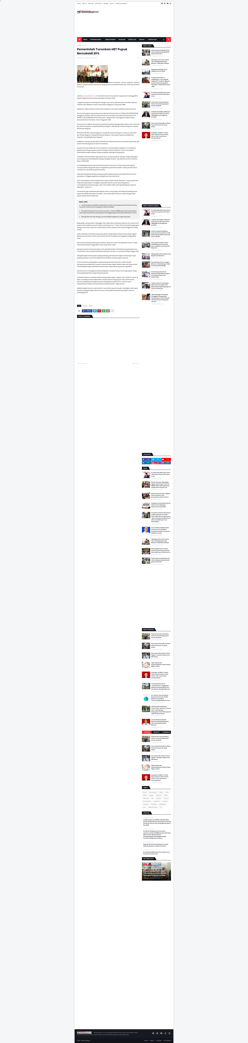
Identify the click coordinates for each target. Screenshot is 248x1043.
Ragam (151, 795)
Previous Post (82, 363)
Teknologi (145, 798)
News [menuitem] (85, 39)
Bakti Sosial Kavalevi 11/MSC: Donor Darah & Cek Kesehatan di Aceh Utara (160, 495)
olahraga (153, 804)
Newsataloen (85, 1040)
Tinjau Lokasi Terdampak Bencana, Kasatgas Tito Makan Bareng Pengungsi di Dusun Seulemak (160, 285)
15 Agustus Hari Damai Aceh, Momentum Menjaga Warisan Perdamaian (161, 505)
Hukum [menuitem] (141, 39)
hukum (166, 798)
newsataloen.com (89, 96)
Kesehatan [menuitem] (152, 39)
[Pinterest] (99, 310)
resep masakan (153, 807)
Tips (152, 798)
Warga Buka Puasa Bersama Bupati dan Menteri (161, 255)
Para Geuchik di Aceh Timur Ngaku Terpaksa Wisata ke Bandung (160, 655)
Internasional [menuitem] (95, 39)
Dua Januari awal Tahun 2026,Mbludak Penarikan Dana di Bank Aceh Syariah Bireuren (160, 245)
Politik (144, 795)
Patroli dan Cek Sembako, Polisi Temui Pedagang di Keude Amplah (160, 104)
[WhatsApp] (103, 310)
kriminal (165, 801)
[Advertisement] (135, 21)
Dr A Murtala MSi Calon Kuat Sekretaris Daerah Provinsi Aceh (160, 94)
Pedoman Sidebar (121, 3)
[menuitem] (79, 39)
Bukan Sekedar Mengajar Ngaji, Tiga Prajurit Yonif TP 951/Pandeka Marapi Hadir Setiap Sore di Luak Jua (160, 484)
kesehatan (157, 801)
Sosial (165, 795)
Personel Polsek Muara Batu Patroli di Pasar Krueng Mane (160, 125)
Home (79, 3)
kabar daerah (147, 801)
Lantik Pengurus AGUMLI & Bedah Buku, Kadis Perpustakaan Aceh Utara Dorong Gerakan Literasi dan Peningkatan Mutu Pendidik (108, 206)
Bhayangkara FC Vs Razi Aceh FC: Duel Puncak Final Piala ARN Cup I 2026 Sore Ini (160, 550)
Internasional (153, 792)
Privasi (112, 3)
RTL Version (167, 1040)
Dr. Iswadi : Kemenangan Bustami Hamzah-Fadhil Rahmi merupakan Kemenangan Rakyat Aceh (160, 697)
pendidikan (162, 804)
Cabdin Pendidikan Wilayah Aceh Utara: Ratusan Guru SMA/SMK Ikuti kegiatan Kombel (160, 114)
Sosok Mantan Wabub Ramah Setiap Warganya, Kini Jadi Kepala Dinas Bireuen (160, 722)
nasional (145, 804)
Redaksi (106, 3)
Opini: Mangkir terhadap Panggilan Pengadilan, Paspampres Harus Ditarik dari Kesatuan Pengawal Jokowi (160, 298)
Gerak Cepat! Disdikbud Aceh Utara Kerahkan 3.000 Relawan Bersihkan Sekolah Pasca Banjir (160, 233)
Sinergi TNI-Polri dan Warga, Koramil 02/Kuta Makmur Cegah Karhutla (105, 217)
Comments (166, 732)
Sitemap (90, 3)
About (84, 3)
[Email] (108, 310)
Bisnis (144, 792)
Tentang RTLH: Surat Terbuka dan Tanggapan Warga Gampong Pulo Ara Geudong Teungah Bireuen (160, 686)
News (90, 306)
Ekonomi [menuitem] (122, 39)
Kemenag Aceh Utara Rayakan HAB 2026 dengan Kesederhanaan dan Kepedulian (160, 274)
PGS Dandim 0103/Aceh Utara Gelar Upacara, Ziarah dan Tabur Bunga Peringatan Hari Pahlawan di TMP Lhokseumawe (161, 710)
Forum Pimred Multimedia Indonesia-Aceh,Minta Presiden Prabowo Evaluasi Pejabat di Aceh (160, 530)
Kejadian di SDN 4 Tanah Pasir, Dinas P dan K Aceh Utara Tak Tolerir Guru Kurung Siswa (159, 135)
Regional (158, 795)
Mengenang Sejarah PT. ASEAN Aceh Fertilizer (159, 70)
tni (161, 807)
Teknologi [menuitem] (132, 39)
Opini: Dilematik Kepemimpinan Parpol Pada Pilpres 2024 (160, 664)
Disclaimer (98, 3)
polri (144, 807)
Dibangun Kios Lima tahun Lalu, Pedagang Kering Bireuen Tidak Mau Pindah (160, 61)
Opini (167, 792)
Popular (147, 732)
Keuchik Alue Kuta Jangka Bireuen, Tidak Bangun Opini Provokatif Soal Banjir (160, 264)
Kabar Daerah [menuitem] (110, 39)
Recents (156, 732)
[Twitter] (95, 310)
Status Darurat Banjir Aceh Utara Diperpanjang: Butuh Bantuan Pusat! (160, 52)
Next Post (135, 363)
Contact (159, 1040)
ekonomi (85, 45)
